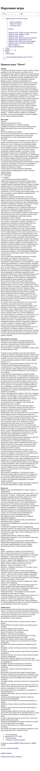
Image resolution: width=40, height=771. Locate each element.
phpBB (16, 743)
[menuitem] (15, 22)
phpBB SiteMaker (6, 753)
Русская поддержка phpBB (9, 748)
